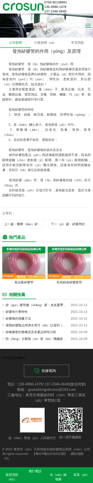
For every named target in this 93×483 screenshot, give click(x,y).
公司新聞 (15, 42)
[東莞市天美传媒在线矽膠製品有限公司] (23, 6)
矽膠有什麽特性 (17, 312)
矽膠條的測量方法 (18, 318)
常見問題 (77, 42)
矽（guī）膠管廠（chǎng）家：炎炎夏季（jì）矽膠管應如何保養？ (36, 305)
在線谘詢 (49, 371)
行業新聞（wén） (46, 42)
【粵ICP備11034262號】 (49, 454)
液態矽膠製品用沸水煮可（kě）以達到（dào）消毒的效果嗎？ (36, 325)
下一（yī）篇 (71, 224)
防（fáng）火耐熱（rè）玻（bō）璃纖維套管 (36, 339)
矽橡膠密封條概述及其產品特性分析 (31, 332)
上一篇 (24, 224)
